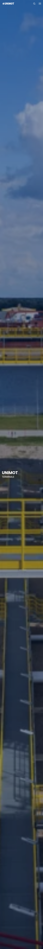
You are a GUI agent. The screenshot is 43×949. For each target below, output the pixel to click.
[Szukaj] (34, 3)
